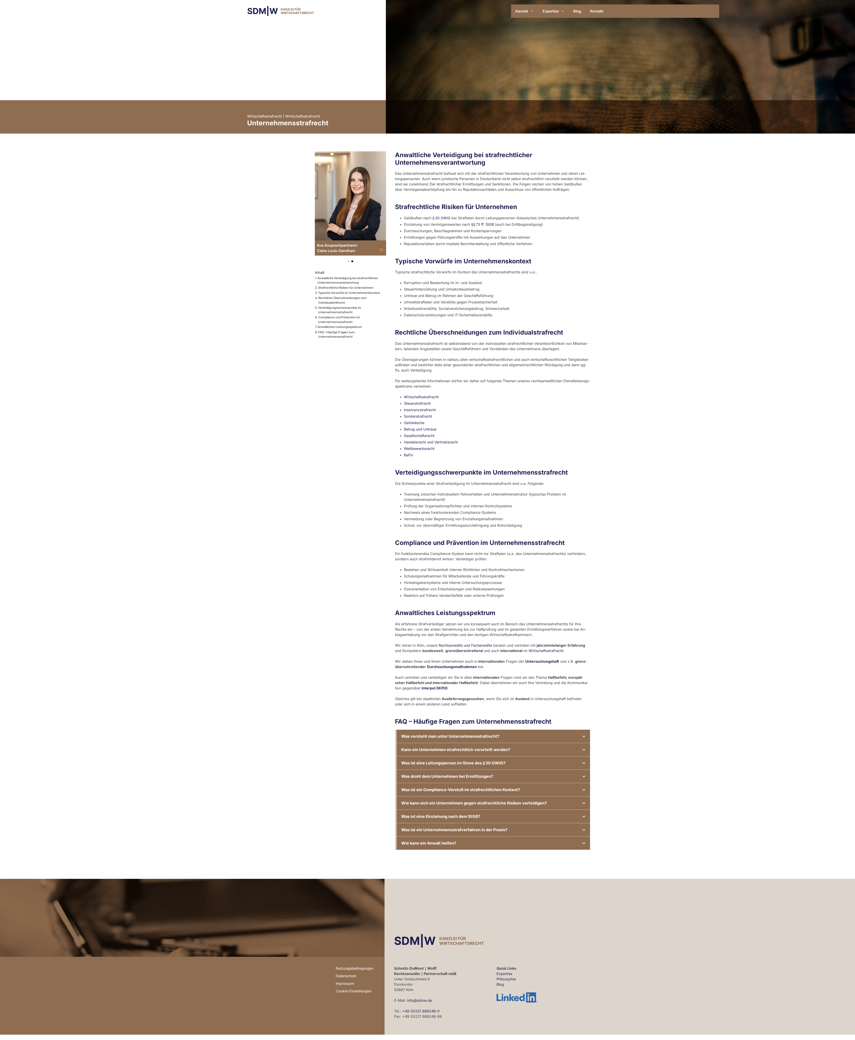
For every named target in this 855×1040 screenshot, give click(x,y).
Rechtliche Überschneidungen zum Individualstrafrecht (342, 300)
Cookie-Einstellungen (353, 991)
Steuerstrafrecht (417, 403)
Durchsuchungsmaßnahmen (452, 666)
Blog (577, 11)
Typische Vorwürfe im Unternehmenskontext (349, 293)
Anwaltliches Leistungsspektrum (340, 327)
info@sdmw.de (419, 1000)
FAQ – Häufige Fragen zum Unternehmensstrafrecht (336, 334)
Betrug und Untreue (420, 429)
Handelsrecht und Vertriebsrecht (431, 442)
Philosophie (506, 979)
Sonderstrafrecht (418, 416)
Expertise (551, 11)
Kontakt (596, 11)
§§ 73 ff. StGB (482, 224)
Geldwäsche (414, 422)
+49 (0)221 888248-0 (421, 1011)
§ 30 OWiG (441, 218)
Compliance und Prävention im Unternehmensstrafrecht (339, 319)
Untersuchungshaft (542, 661)
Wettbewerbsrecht (419, 448)
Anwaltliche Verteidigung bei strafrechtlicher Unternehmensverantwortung (348, 280)
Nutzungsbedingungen (354, 968)
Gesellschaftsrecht (419, 435)
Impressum (345, 983)
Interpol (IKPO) (434, 688)
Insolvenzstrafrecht (420, 410)
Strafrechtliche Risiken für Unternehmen (345, 287)
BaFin (408, 455)
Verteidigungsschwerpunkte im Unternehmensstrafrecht (339, 310)
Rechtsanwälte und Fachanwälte (465, 645)
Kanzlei (521, 11)
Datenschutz (346, 976)
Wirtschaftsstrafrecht (264, 116)
